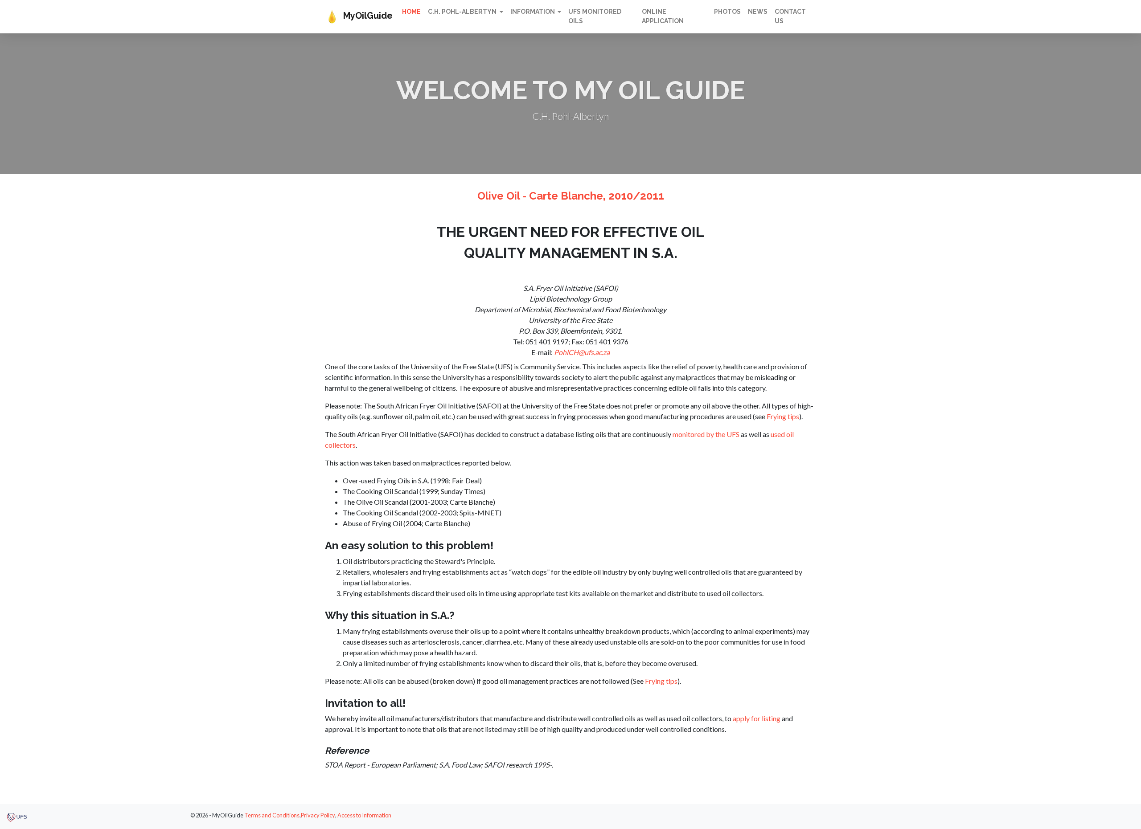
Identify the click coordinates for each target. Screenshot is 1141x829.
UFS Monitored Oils (594, 16)
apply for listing (756, 718)
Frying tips (783, 416)
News (758, 11)
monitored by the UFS (706, 434)
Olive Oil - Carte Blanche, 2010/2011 (570, 195)
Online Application (663, 16)
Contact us (790, 16)
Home (411, 11)
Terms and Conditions (272, 815)
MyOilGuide (366, 15)
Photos (727, 11)
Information (533, 11)
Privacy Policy (318, 815)
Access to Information (364, 815)
